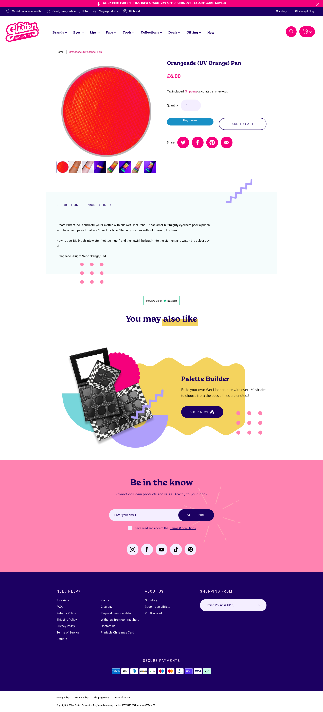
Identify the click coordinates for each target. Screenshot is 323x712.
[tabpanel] (106, 111)
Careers (62, 639)
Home (60, 52)
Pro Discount (153, 613)
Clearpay (106, 606)
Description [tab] (68, 205)
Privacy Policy (66, 626)
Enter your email (125, 515)
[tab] (63, 167)
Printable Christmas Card (117, 632)
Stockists (63, 600)
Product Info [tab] (99, 205)
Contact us (108, 626)
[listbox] (233, 605)
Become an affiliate (157, 606)
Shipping (191, 91)
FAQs (60, 606)
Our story (281, 11)
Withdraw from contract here (120, 619)
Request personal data (116, 613)
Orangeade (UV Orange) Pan (85, 52)
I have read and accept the (151, 528)
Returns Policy (66, 613)
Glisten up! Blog (304, 11)
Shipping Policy (67, 619)
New (210, 32)
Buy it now (190, 120)
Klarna (105, 600)
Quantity (172, 105)
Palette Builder (205, 378)
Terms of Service (68, 632)
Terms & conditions (183, 528)
